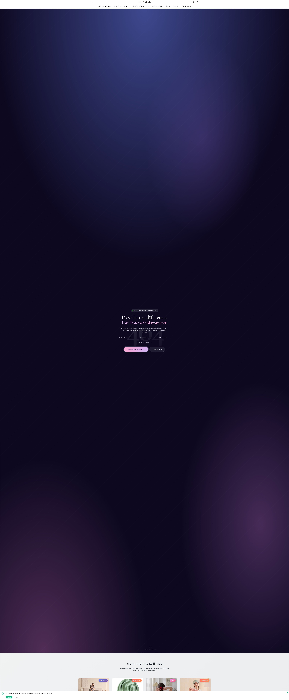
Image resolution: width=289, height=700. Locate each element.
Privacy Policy (48, 693)
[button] (91, 2)
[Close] (287, 692)
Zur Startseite (157, 349)
